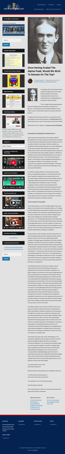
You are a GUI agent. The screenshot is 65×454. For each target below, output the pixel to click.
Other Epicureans (38, 9)
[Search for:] (13, 40)
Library (59, 4)
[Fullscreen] (22, 167)
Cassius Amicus (40, 80)
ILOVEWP (35, 450)
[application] (13, 162)
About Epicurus (41, 4)
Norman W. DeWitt (52, 81)
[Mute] (20, 167)
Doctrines (51, 4)
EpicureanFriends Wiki (7, 426)
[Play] (4, 167)
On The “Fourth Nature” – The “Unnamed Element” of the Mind (53, 401)
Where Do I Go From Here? (53, 9)
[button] (13, 203)
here (20, 136)
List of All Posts (13, 237)
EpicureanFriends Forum (8, 424)
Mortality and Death (40, 81)
